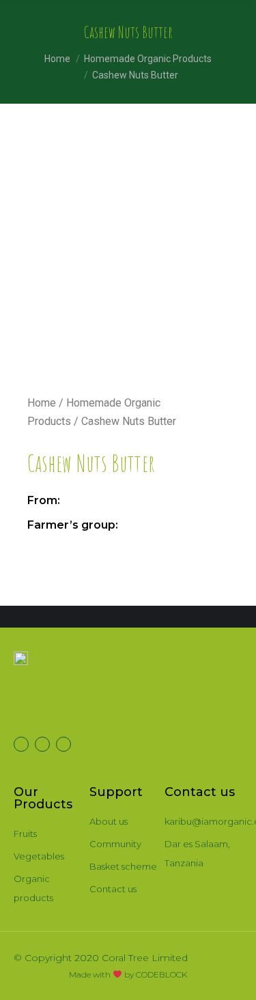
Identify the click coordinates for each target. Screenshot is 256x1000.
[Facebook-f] (42, 744)
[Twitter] (21, 744)
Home (41, 402)
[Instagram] (63, 744)
